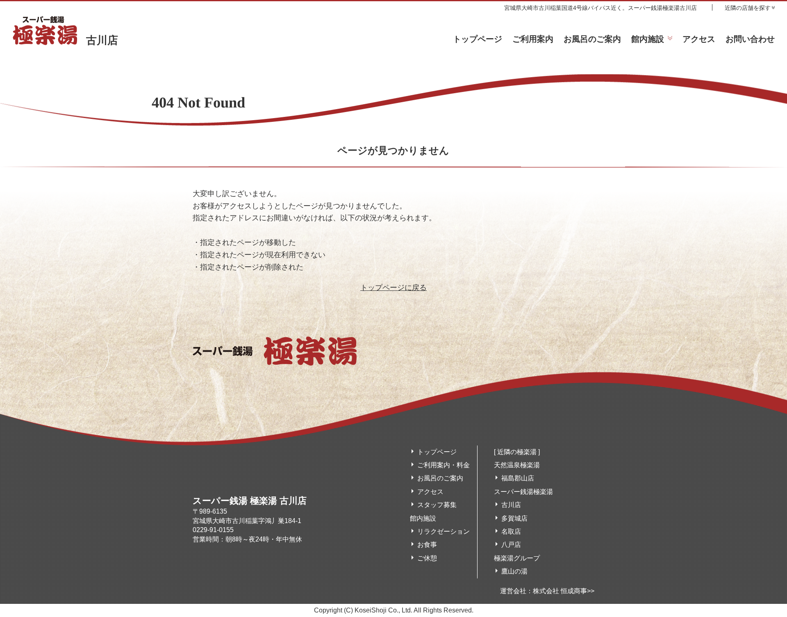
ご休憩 (427, 558)
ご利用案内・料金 (443, 465)
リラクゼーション (443, 531)
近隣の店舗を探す (748, 8)
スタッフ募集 (437, 504)
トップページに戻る (393, 287)
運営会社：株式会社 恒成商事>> (547, 590)
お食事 (427, 544)
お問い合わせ (750, 38)
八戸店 (511, 544)
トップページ (477, 38)
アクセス (698, 38)
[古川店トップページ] (275, 361)
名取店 (511, 531)
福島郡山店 (517, 478)
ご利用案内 (532, 38)
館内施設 (647, 38)
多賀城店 (514, 518)
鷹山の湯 (514, 571)
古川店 (102, 40)
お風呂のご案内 (592, 38)
